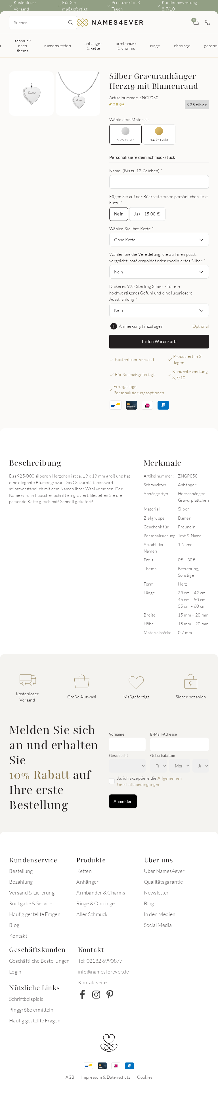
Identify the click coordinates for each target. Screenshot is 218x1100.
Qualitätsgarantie (163, 882)
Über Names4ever (164, 871)
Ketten (84, 871)
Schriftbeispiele (26, 999)
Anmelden (123, 801)
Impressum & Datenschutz (105, 1077)
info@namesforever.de (103, 971)
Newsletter (156, 892)
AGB (70, 1077)
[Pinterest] (109, 994)
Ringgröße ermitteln (31, 1009)
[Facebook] (82, 994)
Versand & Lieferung (31, 892)
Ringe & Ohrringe (95, 903)
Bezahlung (21, 882)
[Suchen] (70, 22)
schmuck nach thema (22, 45)
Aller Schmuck (92, 914)
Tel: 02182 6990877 (100, 961)
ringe (155, 45)
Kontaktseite (92, 982)
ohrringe (182, 45)
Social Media (158, 925)
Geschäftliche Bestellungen (39, 961)
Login (15, 971)
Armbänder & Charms (100, 892)
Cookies (144, 1077)
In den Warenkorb (159, 341)
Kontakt (18, 936)
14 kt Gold (159, 140)
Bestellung (21, 871)
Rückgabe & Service (31, 903)
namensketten (57, 45)
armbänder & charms (126, 46)
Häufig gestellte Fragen (34, 914)
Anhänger (87, 882)
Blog (14, 925)
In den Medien (159, 914)
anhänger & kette (93, 46)
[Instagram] (96, 994)
